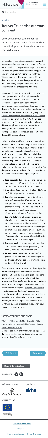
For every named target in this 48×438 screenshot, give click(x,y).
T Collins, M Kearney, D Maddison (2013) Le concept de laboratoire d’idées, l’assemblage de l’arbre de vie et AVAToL (22, 324)
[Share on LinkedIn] (21, 374)
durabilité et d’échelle (34, 287)
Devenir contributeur (14, 366)
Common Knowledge (34, 434)
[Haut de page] (4, 420)
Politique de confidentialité (22, 424)
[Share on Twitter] (16, 374)
